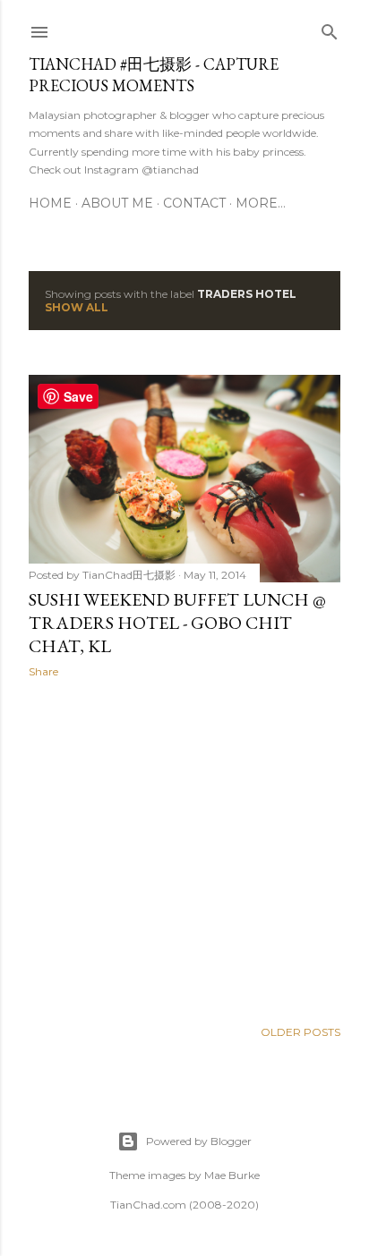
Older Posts (300, 1032)
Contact (194, 203)
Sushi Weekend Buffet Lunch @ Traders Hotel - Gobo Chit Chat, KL (177, 623)
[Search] (329, 28)
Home (50, 203)
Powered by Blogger (199, 1141)
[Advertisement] (184, 848)
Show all (76, 307)
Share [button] (43, 671)
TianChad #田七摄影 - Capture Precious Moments (154, 75)
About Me (117, 203)
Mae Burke (232, 1175)
